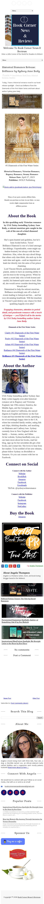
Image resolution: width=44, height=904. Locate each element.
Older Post (36, 698)
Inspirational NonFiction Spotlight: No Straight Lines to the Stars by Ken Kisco (21, 642)
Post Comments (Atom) (19, 703)
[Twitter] (19, 3)
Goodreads (22, 485)
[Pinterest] (30, 3)
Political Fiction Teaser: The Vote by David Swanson (18, 600)
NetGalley (22, 506)
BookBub (22, 476)
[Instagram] (24, 3)
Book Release (17, 75)
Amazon (22, 479)
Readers (12, 78)
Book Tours (27, 75)
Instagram (22, 503)
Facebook (22, 482)
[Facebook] (14, 3)
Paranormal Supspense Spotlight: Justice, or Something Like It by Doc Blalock (20, 621)
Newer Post (7, 698)
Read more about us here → (18, 767)
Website (22, 473)
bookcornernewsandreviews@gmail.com (19, 786)
